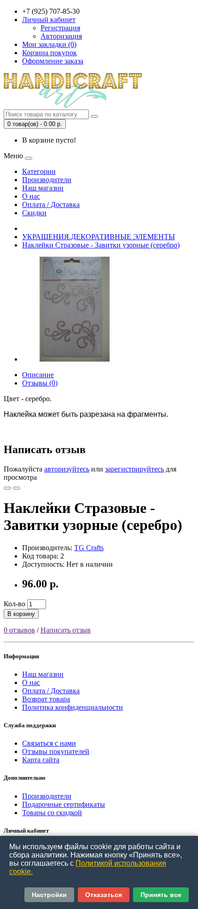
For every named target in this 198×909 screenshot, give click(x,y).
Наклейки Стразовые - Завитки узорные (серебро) (101, 245)
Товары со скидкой (52, 813)
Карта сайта (40, 760)
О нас (31, 196)
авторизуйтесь (66, 469)
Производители (46, 180)
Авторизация (61, 36)
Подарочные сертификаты (63, 804)
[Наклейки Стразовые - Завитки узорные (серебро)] (74, 359)
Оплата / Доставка (51, 204)
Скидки (34, 213)
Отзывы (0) (40, 383)
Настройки (49, 894)
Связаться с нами (49, 743)
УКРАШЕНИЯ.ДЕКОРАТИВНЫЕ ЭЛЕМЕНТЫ (98, 237)
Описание (38, 375)
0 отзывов (19, 630)
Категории (39, 171)
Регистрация (60, 28)
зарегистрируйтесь (134, 469)
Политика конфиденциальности (72, 707)
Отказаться (103, 894)
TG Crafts (89, 548)
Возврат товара (46, 699)
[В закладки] (7, 488)
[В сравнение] (16, 488)
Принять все (160, 894)
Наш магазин (43, 188)
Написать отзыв (66, 630)
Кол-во (14, 604)
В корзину (21, 613)
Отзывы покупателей (55, 751)
